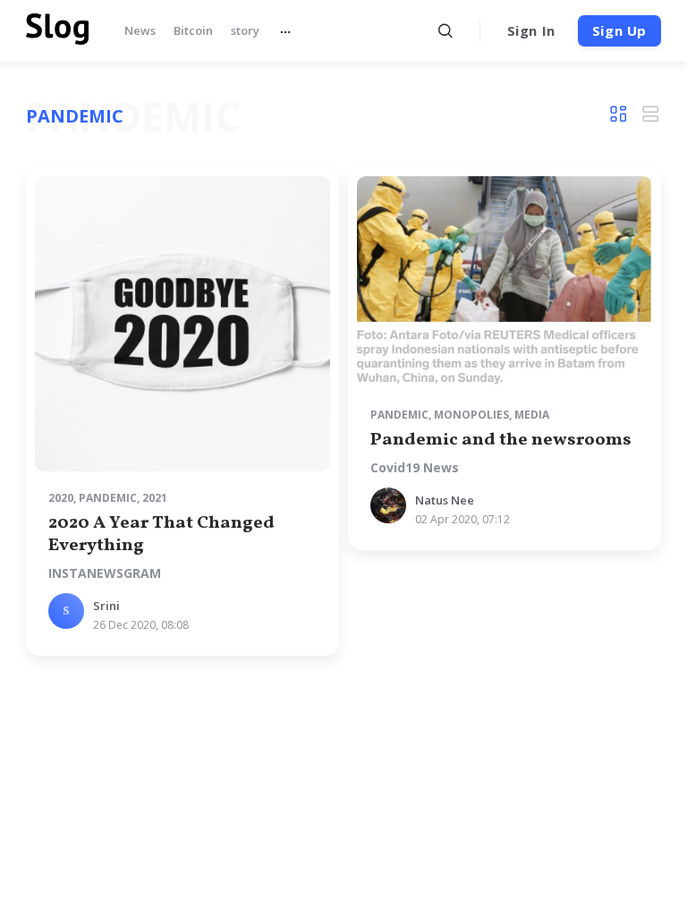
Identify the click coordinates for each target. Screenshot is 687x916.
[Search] (446, 31)
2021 (154, 497)
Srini (106, 606)
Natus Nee (444, 500)
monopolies (471, 414)
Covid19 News (414, 468)
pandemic (108, 497)
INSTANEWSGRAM (104, 573)
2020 (60, 497)
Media (531, 414)
